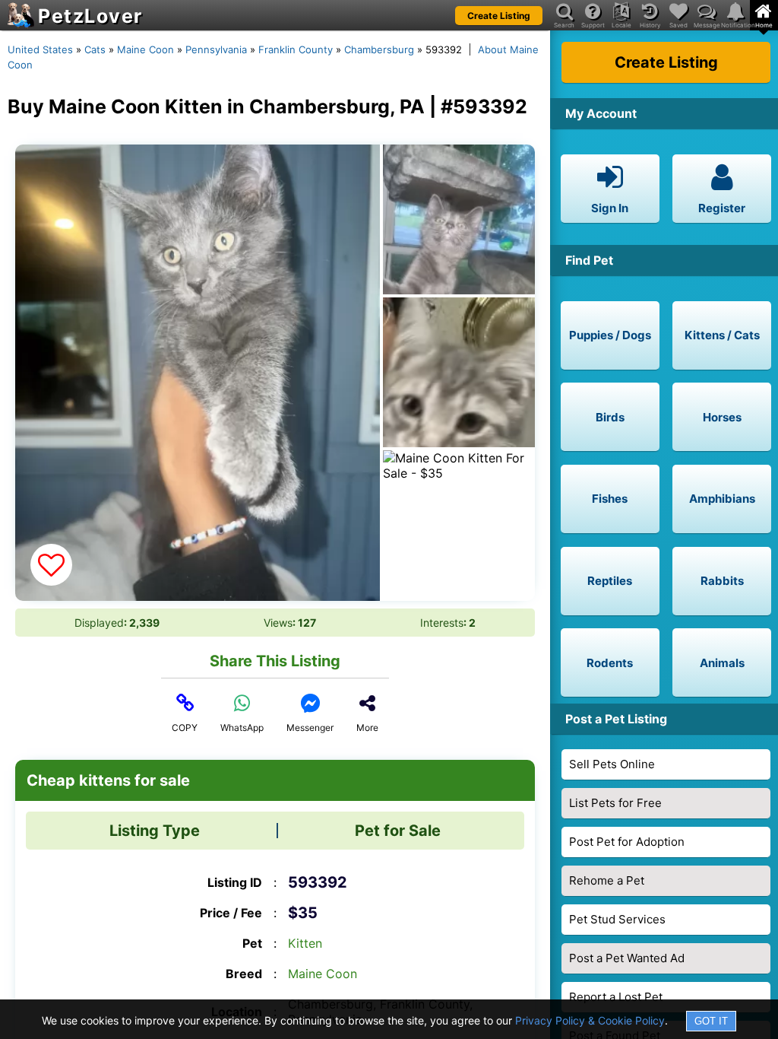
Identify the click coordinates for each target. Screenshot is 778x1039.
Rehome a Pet (606, 880)
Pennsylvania (216, 49)
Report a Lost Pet (616, 997)
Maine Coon (145, 49)
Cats (95, 49)
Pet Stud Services (617, 919)
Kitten (305, 943)
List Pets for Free (615, 803)
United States (40, 49)
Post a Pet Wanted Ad (627, 958)
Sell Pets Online (612, 764)
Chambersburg (379, 49)
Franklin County (295, 49)
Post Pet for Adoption (627, 841)
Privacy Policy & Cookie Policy (590, 1020)
